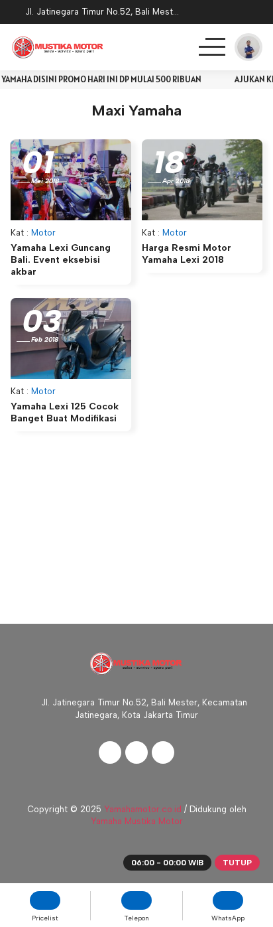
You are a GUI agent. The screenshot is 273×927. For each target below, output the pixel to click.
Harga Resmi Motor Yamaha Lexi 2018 (186, 253)
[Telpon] (218, 14)
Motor (43, 233)
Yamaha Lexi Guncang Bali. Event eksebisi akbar (61, 259)
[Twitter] (136, 752)
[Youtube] (163, 752)
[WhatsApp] (253, 14)
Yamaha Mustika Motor (137, 821)
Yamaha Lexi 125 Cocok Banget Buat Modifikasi (65, 412)
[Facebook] (110, 752)
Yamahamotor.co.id (143, 809)
